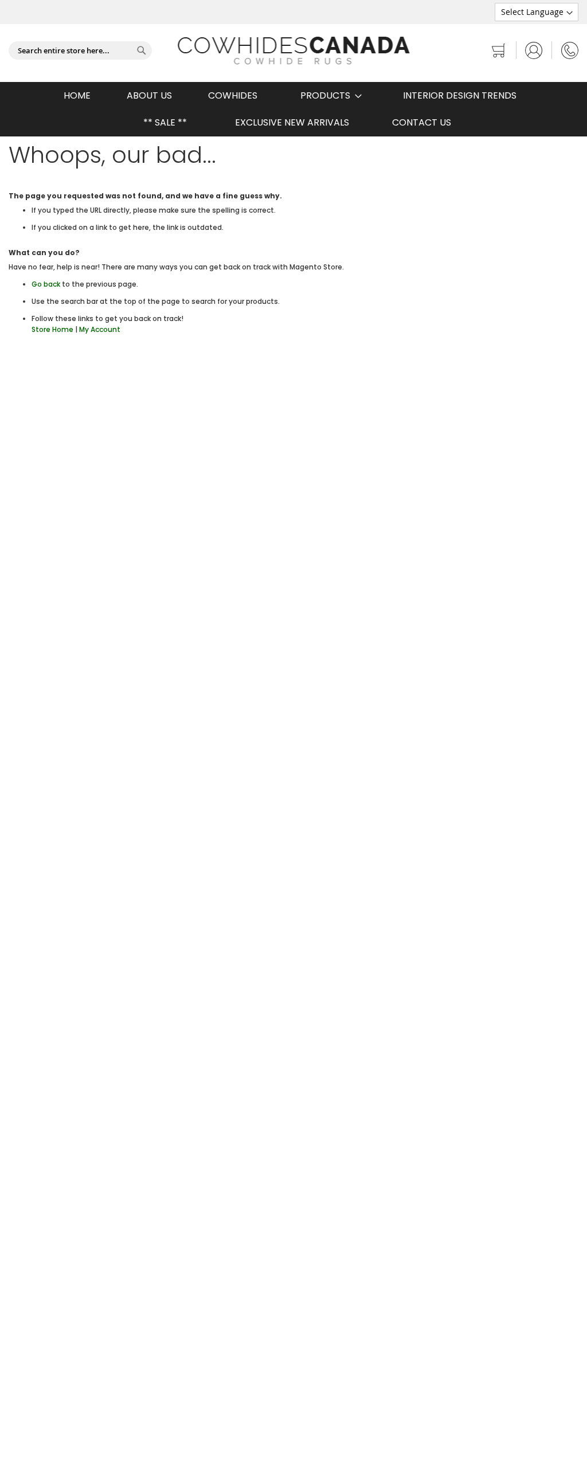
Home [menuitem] (77, 95)
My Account (99, 329)
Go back (46, 284)
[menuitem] (328, 95)
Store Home (52, 329)
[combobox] (80, 50)
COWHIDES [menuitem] (232, 95)
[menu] (293, 109)
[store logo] (294, 51)
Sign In (534, 50)
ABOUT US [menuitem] (149, 95)
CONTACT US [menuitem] (421, 122)
